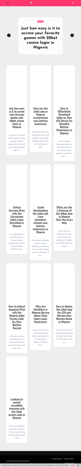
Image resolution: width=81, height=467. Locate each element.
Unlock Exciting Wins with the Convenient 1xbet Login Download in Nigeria (17, 216)
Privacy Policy (69, 459)
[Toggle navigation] (7, 3)
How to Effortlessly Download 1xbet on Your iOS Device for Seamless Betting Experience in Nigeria (64, 120)
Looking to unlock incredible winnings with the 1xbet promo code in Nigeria (17, 408)
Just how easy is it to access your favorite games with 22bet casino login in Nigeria (40, 37)
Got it (73, 465)
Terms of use (69, 463)
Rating (40, 21)
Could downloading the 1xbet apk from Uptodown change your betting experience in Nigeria (40, 219)
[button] (72, 35)
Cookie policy (57, 459)
